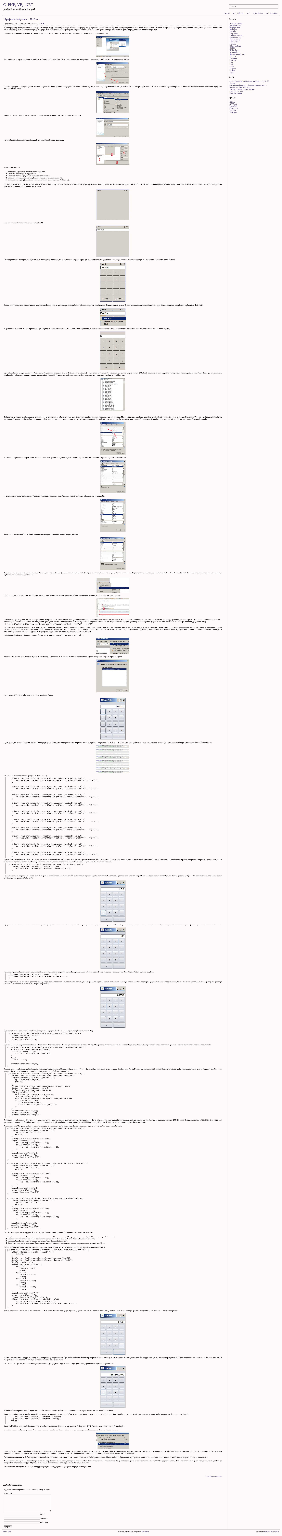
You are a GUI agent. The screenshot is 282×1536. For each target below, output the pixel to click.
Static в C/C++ (236, 91)
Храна (232, 73)
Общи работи (235, 46)
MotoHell (233, 106)
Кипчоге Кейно (236, 93)
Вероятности (235, 25)
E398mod (233, 104)
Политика (234, 52)
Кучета (233, 31)
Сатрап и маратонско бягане (242, 89)
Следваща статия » (214, 1476)
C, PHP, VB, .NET (18, 4)
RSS (4, 1532)
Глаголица (234, 108)
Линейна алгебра (236, 35)
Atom (9, 1532)
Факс (232, 66)
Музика (233, 44)
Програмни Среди (237, 54)
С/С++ (233, 56)
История (233, 29)
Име (41, 1514)
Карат (232, 83)
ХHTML (233, 71)
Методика (234, 42)
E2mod (232, 102)
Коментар (8, 1493)
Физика (233, 68)
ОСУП (232, 48)
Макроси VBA (235, 38)
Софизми (233, 112)
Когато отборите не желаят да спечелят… (248, 85)
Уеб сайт (44, 1522)
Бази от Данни (236, 23)
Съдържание (238, 13)
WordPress (145, 1532)
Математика (235, 40)
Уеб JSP (233, 60)
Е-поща (43, 1518)
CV (248, 13)
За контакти (271, 13)
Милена (233, 110)
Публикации (258, 13)
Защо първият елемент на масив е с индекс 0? (249, 81)
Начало (227, 13)
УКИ (42, 24)
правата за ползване (271, 1532)
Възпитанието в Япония (240, 87)
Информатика (235, 27)
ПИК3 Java (234, 50)
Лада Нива (234, 34)
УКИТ (232, 64)
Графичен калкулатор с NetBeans (22, 19)
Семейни (233, 58)
